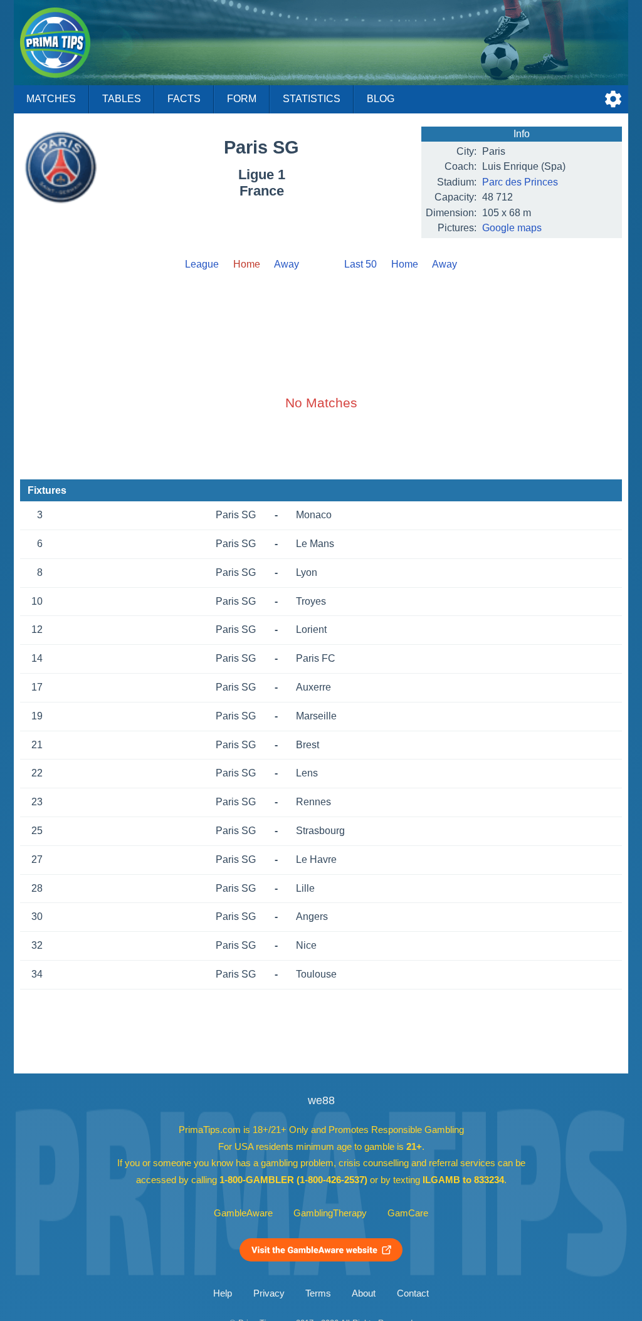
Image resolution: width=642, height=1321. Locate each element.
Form (241, 98)
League (202, 264)
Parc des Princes (520, 182)
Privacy (269, 1293)
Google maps (512, 227)
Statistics (311, 98)
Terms (318, 1293)
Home (404, 264)
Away (286, 264)
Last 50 (360, 264)
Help (222, 1293)
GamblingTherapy (330, 1213)
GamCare (407, 1213)
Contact (413, 1293)
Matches (51, 98)
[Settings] (613, 99)
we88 (321, 1100)
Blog (380, 98)
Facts (184, 98)
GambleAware (243, 1213)
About (364, 1293)
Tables (121, 98)
